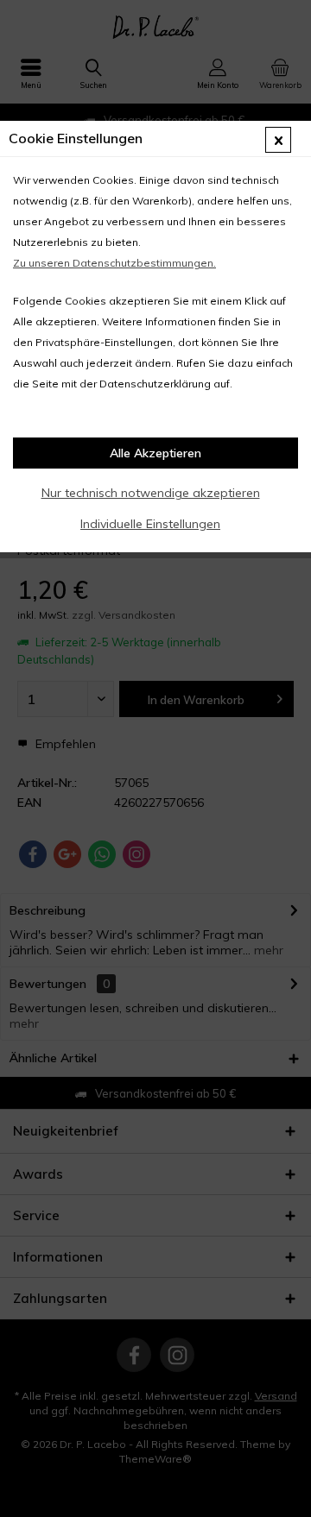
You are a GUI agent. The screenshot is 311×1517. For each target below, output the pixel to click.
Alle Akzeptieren (155, 453)
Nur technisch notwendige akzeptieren (150, 492)
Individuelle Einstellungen (150, 524)
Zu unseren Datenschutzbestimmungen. (114, 262)
